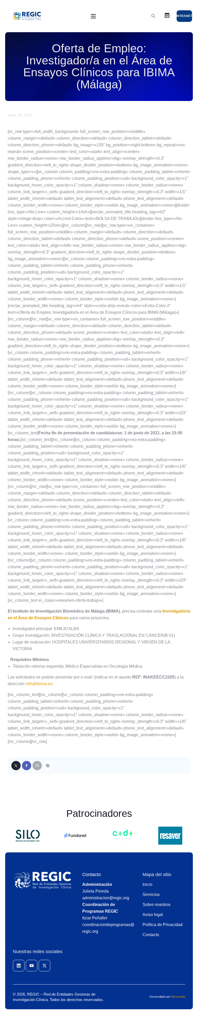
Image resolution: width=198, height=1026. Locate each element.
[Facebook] (26, 765)
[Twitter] (16, 765)
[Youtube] (31, 965)
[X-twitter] (44, 965)
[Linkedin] (18, 965)
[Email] (37, 765)
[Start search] (153, 16)
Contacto (91, 874)
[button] (93, 16)
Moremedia (178, 996)
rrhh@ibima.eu (39, 684)
